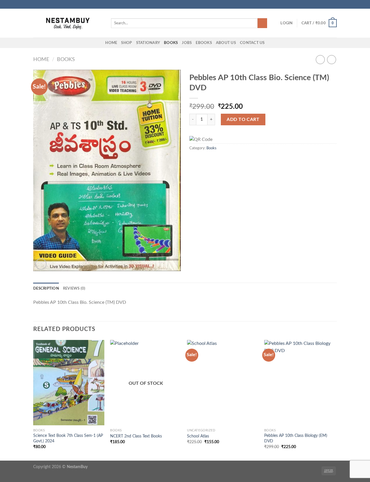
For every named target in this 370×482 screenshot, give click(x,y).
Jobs (187, 43)
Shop (126, 43)
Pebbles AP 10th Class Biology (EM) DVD (295, 438)
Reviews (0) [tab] (74, 288)
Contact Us (252, 43)
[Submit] (262, 23)
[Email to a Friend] (207, 160)
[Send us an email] (334, 4)
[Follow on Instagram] (323, 4)
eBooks (204, 43)
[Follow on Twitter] (328, 4)
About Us (226, 43)
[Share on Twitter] (200, 160)
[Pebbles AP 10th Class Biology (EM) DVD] (300, 383)
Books (171, 43)
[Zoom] (41, 264)
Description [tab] (46, 288)
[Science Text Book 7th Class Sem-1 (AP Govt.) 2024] (69, 383)
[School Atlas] (222, 383)
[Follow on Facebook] (317, 4)
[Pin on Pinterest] (214, 160)
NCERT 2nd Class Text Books (136, 436)
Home (111, 43)
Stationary (148, 43)
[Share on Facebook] (192, 160)
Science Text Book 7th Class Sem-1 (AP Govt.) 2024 (68, 438)
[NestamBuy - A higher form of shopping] (67, 23)
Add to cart (243, 119)
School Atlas (198, 436)
